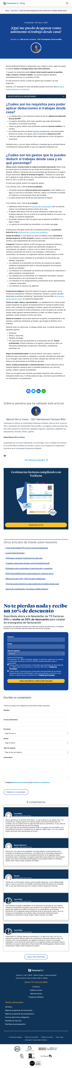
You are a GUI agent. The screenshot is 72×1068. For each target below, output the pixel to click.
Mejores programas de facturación (18, 1010)
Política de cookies (47, 1037)
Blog (7, 10)
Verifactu (8, 1007)
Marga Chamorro (20, 845)
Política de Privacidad (15, 657)
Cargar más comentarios (36, 957)
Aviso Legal (59, 1037)
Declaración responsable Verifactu (36, 1040)
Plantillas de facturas (13, 1021)
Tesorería (14, 10)
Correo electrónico (11, 720)
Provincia (7, 729)
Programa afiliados (36, 997)
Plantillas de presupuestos (15, 1024)
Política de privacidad (31, 1037)
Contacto (36, 987)
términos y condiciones (41, 782)
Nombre (7, 710)
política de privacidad (20, 782)
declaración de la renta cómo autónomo (33, 232)
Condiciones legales (15, 1037)
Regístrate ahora (36, 525)
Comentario (8, 757)
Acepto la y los (27, 782)
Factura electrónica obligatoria (17, 1017)
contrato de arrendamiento (42, 206)
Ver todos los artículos (35, 460)
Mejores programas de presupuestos (19, 1014)
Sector (6, 738)
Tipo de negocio (9, 748)
